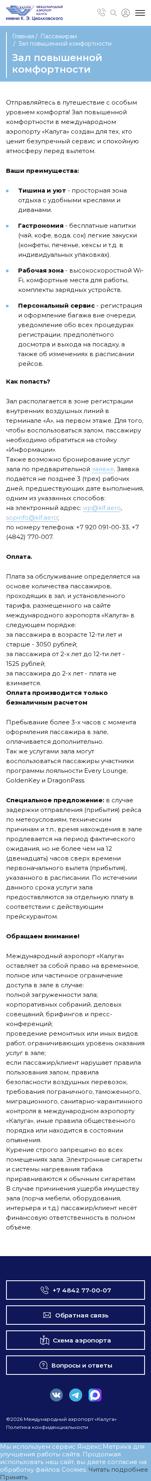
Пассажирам (58, 36)
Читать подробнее (118, 1469)
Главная (23, 36)
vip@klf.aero (102, 508)
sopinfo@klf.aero (32, 517)
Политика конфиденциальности (47, 1427)
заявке (103, 469)
